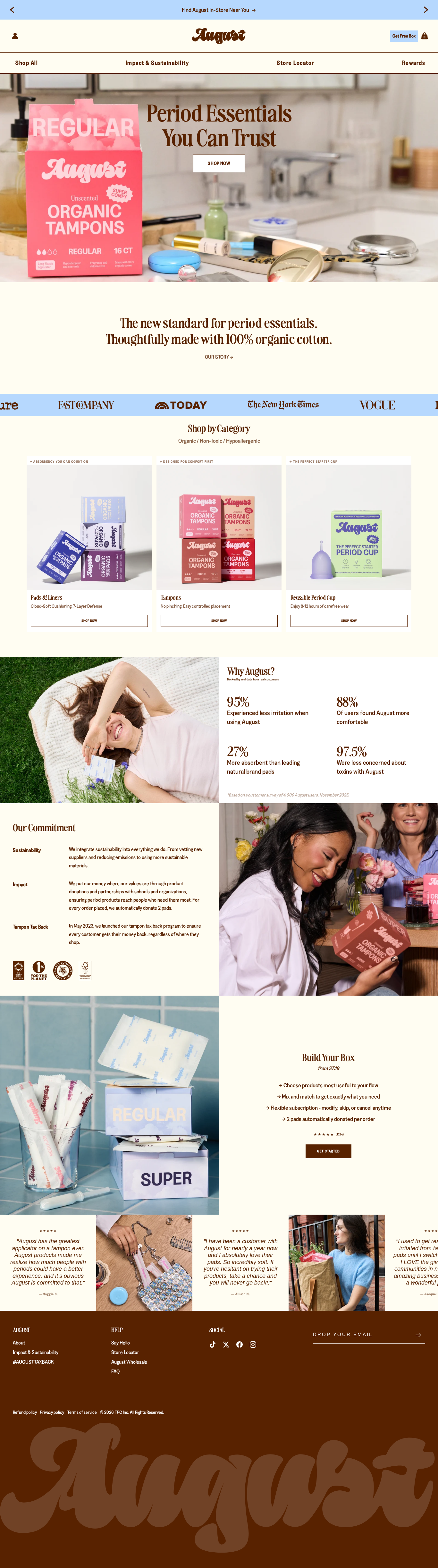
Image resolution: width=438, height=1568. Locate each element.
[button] (424, 36)
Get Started (328, 1151)
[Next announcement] (426, 10)
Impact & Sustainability (35, 1352)
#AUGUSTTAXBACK (33, 1362)
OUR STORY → (219, 357)
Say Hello (120, 1342)
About (19, 1342)
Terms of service (82, 1412)
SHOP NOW (219, 163)
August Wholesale (129, 1362)
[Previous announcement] (12, 10)
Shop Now (89, 620)
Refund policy (25, 1412)
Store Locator (125, 1352)
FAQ (115, 1371)
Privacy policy (52, 1412)
